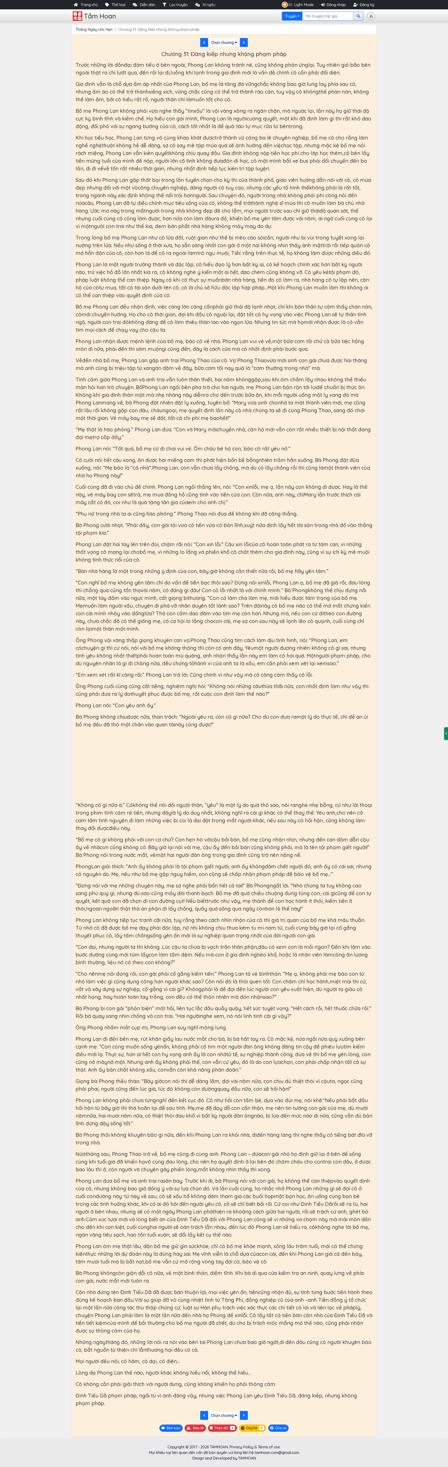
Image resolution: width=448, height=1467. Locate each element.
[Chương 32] (244, 42)
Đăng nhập (336, 4)
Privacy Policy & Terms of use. (254, 1447)
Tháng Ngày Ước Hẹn (94, 29)
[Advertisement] (224, 765)
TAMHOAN (219, 1447)
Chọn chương (223, 42)
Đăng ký (367, 4)
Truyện (291, 16)
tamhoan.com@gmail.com (277, 1452)
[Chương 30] (204, 42)
